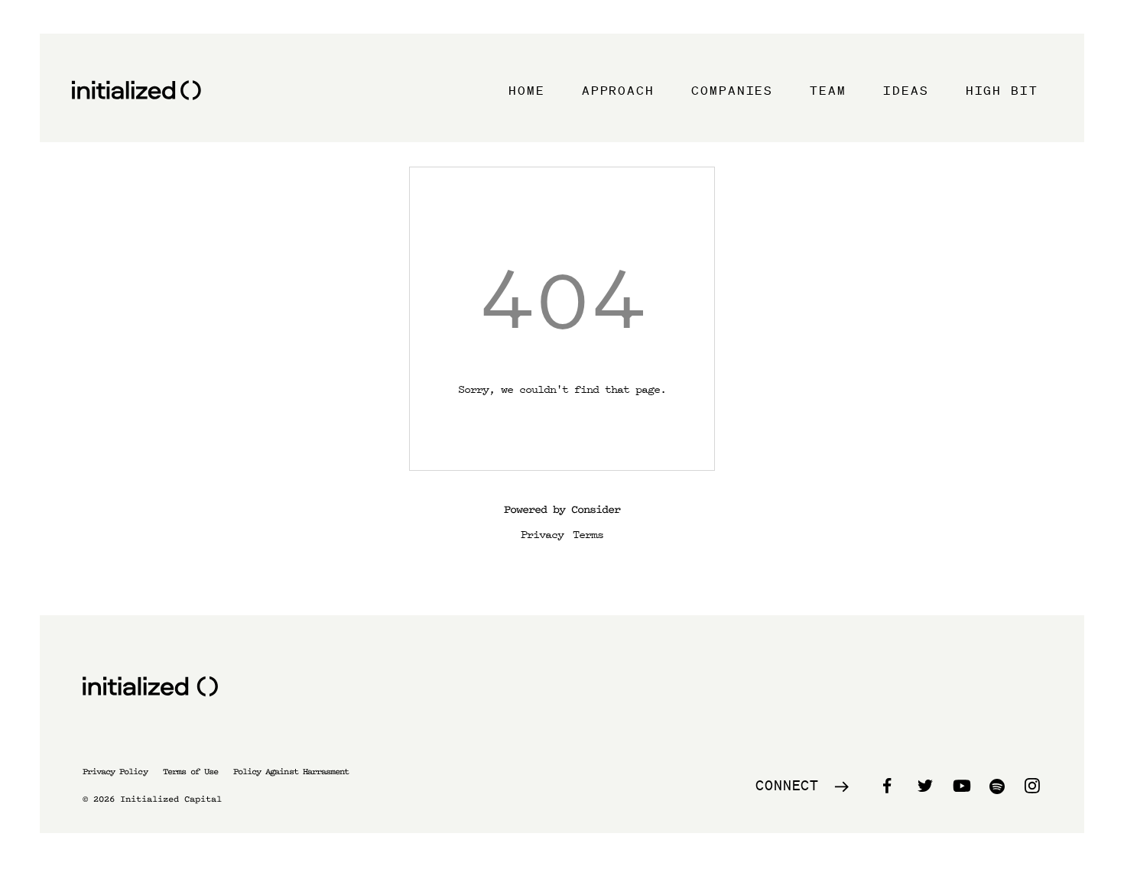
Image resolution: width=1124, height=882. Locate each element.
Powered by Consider (562, 509)
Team (828, 90)
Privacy (542, 533)
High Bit (1002, 90)
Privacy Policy (115, 771)
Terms (588, 533)
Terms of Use (190, 771)
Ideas (906, 90)
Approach (618, 90)
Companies (732, 90)
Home (526, 90)
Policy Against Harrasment (291, 771)
